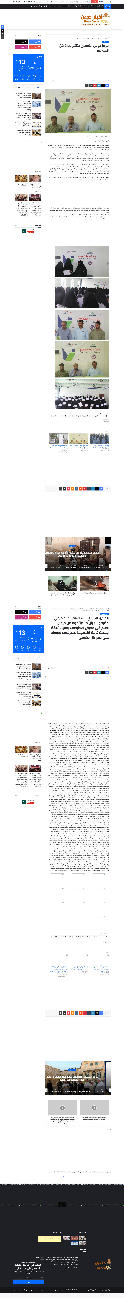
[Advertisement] (78, 66)
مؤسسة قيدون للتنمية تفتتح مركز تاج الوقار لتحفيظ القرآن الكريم (78, 554)
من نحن (57, 1290)
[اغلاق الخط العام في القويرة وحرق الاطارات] (94, 583)
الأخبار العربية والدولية (88, 6)
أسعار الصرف (16, 1290)
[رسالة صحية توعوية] (21, 178)
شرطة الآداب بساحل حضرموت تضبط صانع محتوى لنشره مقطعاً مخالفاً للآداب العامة (23, 115)
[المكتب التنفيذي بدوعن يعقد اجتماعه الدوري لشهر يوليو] (82, 1243)
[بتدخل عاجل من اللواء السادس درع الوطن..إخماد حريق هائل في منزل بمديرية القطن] (36, 96)
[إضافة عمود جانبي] (14, 2)
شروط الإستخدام (24, 1290)
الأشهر (38, 87)
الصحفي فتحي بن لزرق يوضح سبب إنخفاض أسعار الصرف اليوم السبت (35, 187)
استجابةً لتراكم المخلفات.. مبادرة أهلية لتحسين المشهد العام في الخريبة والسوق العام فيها (70, 1)
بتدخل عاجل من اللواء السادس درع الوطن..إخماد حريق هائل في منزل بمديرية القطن (23, 95)
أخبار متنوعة (54, 6)
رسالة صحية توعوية (22, 184)
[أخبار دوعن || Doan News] (95, 19)
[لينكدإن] (99, 85)
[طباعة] (86, 85)
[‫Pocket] (68, 488)
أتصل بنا (52, 1290)
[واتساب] (21, 2)
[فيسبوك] (34, 2)
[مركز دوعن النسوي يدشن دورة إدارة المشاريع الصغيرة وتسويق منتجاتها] (78, 438)
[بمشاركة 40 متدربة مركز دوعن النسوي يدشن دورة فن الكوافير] (99, 438)
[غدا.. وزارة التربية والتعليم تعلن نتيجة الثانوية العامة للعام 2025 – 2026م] (36, 124)
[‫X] (31, 2)
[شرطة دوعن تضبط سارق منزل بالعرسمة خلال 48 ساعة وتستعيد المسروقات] (74, 1238)
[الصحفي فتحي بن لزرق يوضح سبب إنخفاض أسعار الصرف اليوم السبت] (35, 178)
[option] (78, 554)
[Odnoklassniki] (72, 488)
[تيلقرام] (24, 2)
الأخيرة (28, 87)
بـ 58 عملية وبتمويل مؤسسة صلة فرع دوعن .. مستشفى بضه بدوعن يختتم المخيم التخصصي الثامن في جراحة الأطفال (23, 105)
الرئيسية (106, 38)
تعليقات (18, 87)
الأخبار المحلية (99, 6)
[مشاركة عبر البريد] (91, 85)
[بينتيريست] (95, 85)
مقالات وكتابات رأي (65, 6)
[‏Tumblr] (89, 488)
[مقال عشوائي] (16, 2)
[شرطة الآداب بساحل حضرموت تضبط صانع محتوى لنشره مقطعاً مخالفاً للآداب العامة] (36, 116)
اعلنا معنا (47, 1290)
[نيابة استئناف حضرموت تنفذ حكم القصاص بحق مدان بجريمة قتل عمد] (36, 132)
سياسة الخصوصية (34, 1290)
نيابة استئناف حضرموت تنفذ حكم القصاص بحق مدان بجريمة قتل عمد (24, 132)
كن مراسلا (41, 1290)
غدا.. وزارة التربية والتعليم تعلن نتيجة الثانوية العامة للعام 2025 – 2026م (23, 124)
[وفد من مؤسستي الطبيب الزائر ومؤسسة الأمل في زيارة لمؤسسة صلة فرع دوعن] (62, 583)
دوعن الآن (107, 6)
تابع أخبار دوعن (56, 1232)
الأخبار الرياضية (77, 6)
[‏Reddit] (80, 488)
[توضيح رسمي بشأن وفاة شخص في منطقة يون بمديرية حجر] (74, 1243)
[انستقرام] (26, 2)
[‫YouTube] (29, 2)
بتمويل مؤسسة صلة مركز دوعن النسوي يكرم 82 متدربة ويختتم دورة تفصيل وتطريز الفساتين (59, 446)
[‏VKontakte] (76, 488)
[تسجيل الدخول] (19, 2)
